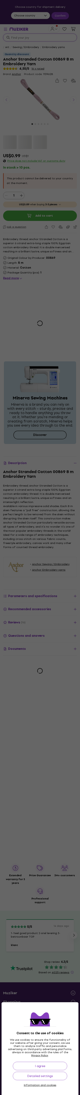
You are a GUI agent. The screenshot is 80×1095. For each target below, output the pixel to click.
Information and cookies (40, 1085)
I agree (40, 1066)
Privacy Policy (39, 1055)
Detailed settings (40, 1076)
